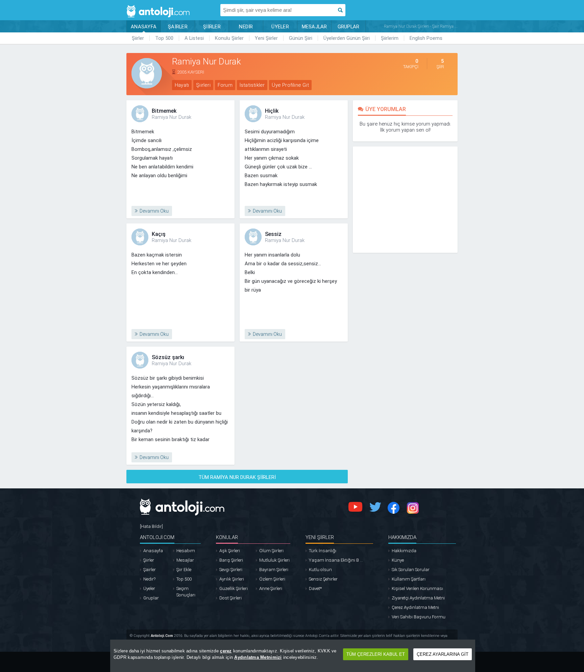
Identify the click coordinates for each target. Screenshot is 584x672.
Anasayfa (153, 550)
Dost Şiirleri (230, 597)
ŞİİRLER (212, 27)
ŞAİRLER (178, 27)
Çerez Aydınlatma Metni (415, 607)
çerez (226, 650)
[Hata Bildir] (151, 526)
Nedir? (149, 579)
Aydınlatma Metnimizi (258, 657)
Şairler (149, 569)
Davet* (315, 588)
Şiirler (138, 38)
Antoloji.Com (162, 636)
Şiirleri (203, 85)
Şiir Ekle (183, 569)
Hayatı (182, 85)
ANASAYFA (143, 27)
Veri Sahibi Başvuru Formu (418, 616)
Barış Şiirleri (231, 560)
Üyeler (149, 588)
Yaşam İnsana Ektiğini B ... (336, 560)
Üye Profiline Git (290, 85)
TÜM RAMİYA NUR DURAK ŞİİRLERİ (237, 477)
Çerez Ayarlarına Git (442, 654)
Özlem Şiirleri (272, 579)
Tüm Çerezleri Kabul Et (375, 654)
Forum (225, 85)
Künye (398, 560)
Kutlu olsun (320, 569)
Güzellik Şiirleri (233, 588)
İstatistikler (252, 85)
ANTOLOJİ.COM (157, 537)
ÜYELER (280, 27)
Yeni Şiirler (266, 38)
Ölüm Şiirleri (271, 550)
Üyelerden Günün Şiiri (346, 38)
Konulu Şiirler (229, 38)
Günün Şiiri (300, 38)
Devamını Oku (154, 211)
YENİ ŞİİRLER (320, 537)
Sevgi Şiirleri (230, 569)
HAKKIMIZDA (402, 537)
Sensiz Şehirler (323, 579)
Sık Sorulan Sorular (411, 569)
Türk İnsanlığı (322, 550)
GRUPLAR (349, 27)
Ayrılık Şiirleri (231, 579)
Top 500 (164, 38)
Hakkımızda (404, 550)
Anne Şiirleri (270, 588)
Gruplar (151, 597)
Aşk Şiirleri (229, 550)
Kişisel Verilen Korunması (417, 588)
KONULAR (227, 537)
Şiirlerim (389, 38)
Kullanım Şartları (408, 579)
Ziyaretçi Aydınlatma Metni (418, 597)
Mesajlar (185, 560)
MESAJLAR (314, 27)
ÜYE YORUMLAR (385, 109)
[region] (292, 656)
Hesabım (185, 550)
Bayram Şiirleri (273, 569)
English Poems (426, 38)
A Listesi (194, 38)
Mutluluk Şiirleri (274, 560)
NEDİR (246, 27)
